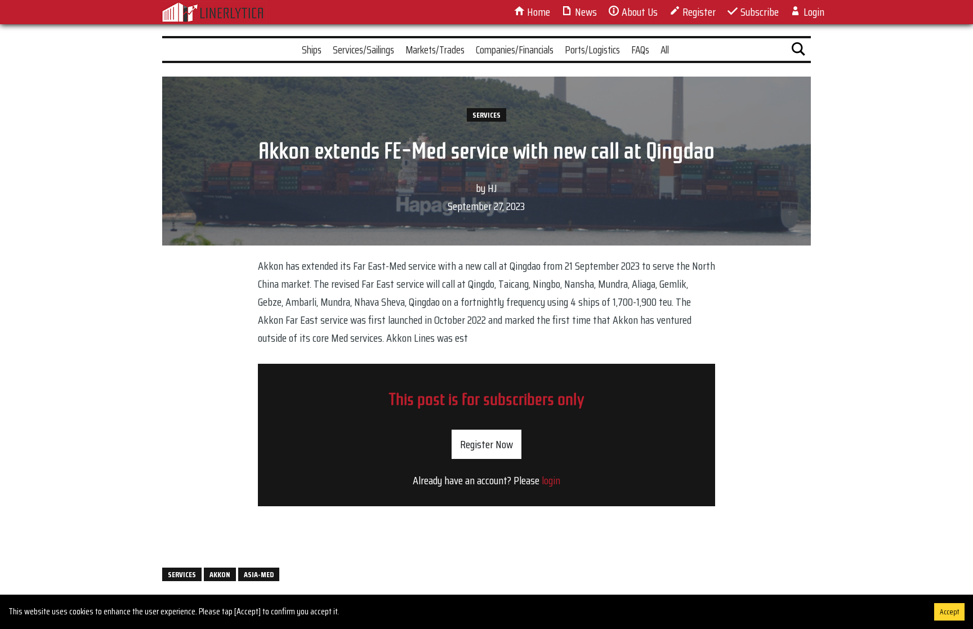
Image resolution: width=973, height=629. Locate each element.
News (585, 12)
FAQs (640, 49)
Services (486, 115)
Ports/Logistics (592, 49)
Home (537, 12)
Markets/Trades (435, 49)
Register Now (486, 444)
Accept (949, 612)
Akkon (219, 574)
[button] (798, 51)
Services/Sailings (363, 49)
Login (812, 12)
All (664, 49)
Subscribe (758, 12)
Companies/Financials (515, 49)
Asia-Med (259, 574)
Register (698, 12)
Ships (312, 49)
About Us (638, 12)
